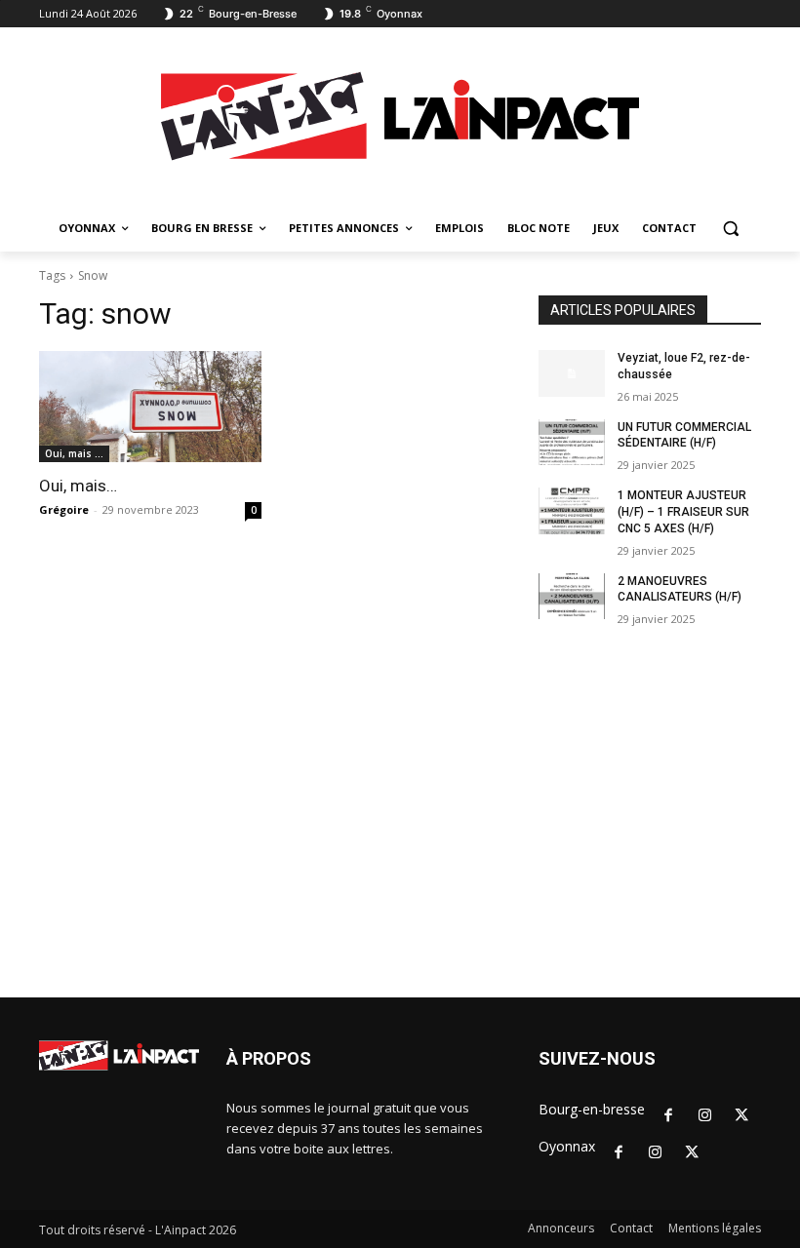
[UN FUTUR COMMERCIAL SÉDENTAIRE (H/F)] (572, 442)
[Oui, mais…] (150, 406)
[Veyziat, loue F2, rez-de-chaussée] (572, 373)
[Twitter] (741, 1116)
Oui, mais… (78, 485)
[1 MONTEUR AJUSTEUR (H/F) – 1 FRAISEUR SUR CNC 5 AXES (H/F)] (572, 511)
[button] (731, 229)
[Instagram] (705, 1116)
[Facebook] (668, 1116)
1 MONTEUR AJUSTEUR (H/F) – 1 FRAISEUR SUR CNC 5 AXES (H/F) (683, 511)
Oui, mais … (74, 453)
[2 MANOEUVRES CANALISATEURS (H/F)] (572, 596)
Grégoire (64, 509)
